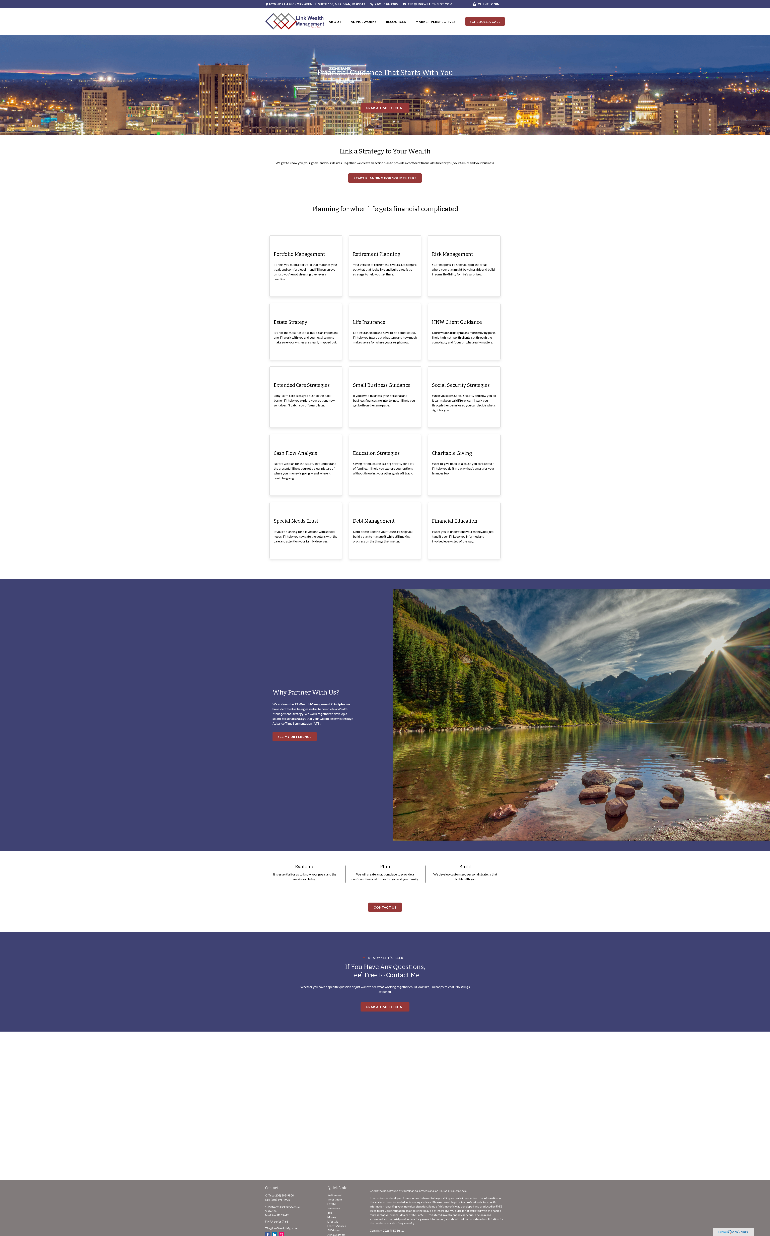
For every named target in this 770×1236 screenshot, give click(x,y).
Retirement (334, 1195)
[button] (335, 21)
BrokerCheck (458, 1190)
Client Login (489, 4)
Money (331, 1217)
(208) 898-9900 (386, 4)
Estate (331, 1204)
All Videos (333, 1230)
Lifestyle (332, 1221)
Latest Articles (336, 1226)
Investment (334, 1199)
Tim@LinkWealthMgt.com (430, 4)
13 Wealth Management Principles (319, 704)
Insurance (333, 1208)
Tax (329, 1212)
